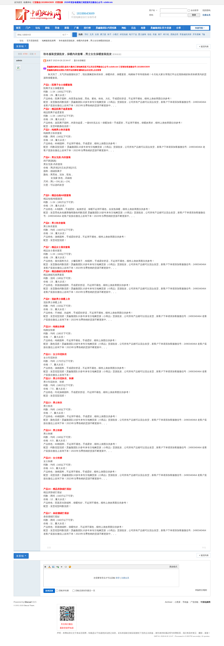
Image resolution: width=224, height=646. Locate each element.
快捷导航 (199, 28)
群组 (47, 27)
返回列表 (205, 46)
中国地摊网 (15, 40)
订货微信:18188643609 (43, 2)
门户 (28, 27)
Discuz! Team (29, 605)
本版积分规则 (201, 590)
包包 (149, 34)
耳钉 (86, 34)
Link (57, 566)
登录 (118, 578)
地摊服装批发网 (49, 40)
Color (49, 566)
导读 (57, 27)
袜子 (109, 34)
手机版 (185, 602)
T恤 (203, 34)
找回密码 (206, 10)
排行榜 (87, 27)
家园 (66, 27)
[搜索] (74, 34)
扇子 (160, 34)
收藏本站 (27, 2)
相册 (143, 27)
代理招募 (59, 2)
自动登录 (195, 10)
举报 (204, 547)
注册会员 (206, 15)
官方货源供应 (33, 40)
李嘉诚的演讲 (185, 34)
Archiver (168, 602)
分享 (178, 27)
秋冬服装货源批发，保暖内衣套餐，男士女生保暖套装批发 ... (85, 40)
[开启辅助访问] (206, 2)
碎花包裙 (124, 34)
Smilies (69, 566)
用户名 (152, 10)
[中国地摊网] (38, 22)
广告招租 (194, 602)
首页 (18, 27)
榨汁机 (166, 34)
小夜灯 (116, 34)
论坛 (37, 27)
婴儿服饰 (142, 34)
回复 (49, 547)
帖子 (65, 35)
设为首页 (18, 2)
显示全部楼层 (80, 60)
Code (65, 566)
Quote (61, 566)
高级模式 (173, 567)
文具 (92, 34)
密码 (151, 15)
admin (19, 60)
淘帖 (124, 27)
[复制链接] (116, 54)
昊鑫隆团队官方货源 (161, 27)
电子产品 (133, 34)
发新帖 (20, 46)
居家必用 (174, 34)
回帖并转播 (64, 590)
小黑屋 (177, 602)
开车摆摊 (197, 34)
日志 (133, 27)
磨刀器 (103, 34)
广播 (76, 27)
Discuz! (28, 602)
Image (53, 566)
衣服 (155, 34)
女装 (97, 34)
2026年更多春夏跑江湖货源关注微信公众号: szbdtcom (88, 2)
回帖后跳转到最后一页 (85, 590)
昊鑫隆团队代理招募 (106, 27)
